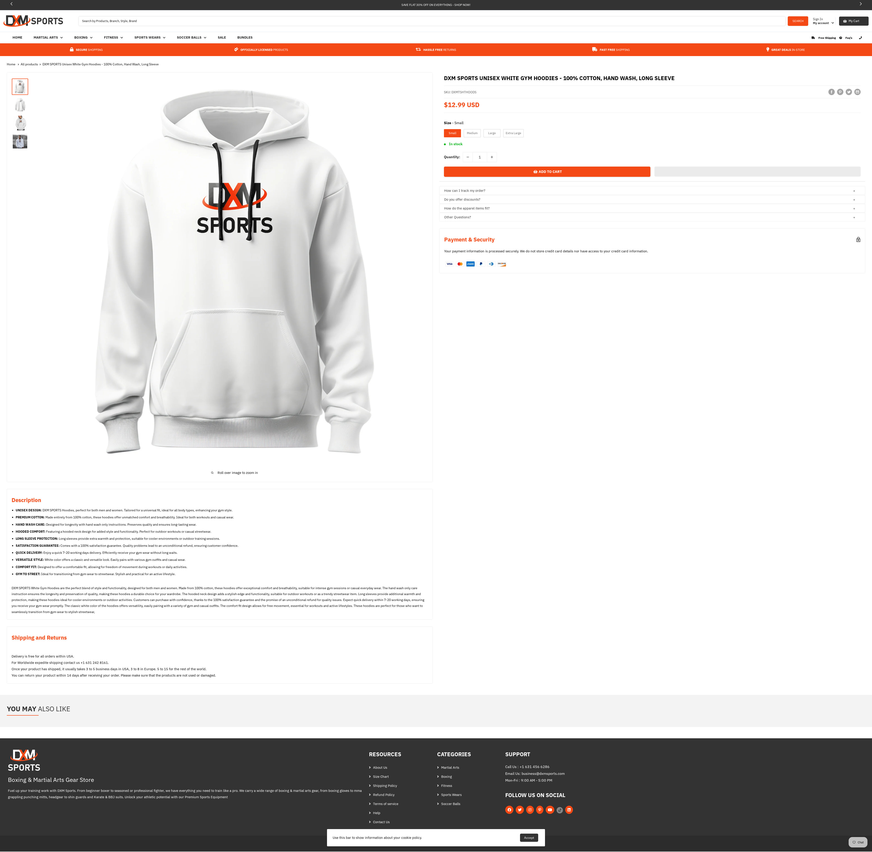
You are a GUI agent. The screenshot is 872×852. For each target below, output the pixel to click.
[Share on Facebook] (831, 91)
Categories (454, 754)
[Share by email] (857, 91)
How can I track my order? (464, 190)
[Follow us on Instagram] (530, 810)
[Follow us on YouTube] (550, 810)
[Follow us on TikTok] (560, 810)
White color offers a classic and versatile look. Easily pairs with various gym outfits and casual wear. (101, 560)
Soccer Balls (189, 37)
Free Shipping (827, 37)
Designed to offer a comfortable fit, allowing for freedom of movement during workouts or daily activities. (101, 567)
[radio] (452, 133)
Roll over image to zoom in (238, 472)
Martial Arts (46, 37)
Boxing (81, 37)
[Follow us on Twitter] (520, 810)
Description (26, 500)
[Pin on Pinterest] (840, 91)
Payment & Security (469, 239)
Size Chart (381, 776)
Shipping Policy (385, 785)
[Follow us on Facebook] (509, 810)
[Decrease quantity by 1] (468, 157)
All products (29, 64)
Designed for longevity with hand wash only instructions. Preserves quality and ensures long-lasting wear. (106, 524)
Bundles (245, 37)
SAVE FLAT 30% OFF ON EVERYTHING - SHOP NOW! (436, 5)
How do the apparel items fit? (467, 208)
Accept (529, 838)
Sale (222, 37)
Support (517, 754)
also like (38, 708)
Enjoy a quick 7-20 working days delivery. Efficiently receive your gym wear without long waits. (97, 553)
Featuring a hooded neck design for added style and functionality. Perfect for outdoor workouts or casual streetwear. (113, 531)
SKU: (460, 92)
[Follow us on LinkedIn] (569, 810)
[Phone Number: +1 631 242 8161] (860, 37)
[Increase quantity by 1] (492, 157)
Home (17, 37)
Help (376, 813)
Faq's (848, 37)
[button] (860, 4)
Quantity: (452, 157)
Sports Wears (147, 37)
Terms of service (385, 804)
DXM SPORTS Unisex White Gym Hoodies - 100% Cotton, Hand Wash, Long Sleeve (100, 64)
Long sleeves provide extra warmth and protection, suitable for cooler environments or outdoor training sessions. (118, 539)
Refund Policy (383, 795)
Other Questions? (457, 217)
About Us (380, 767)
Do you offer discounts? (462, 199)
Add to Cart (550, 171)
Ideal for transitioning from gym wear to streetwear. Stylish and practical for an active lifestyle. (96, 574)
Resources (385, 754)
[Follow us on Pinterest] (539, 810)
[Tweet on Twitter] (849, 91)
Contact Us (381, 822)
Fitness (111, 37)
